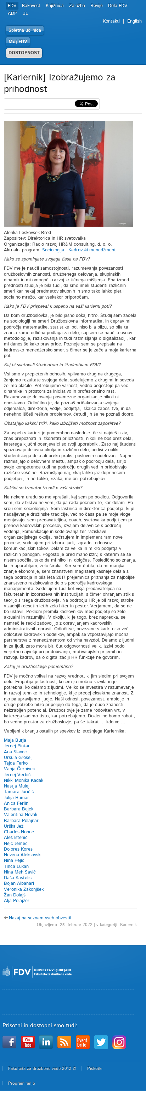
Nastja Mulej (16, 786)
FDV (12, 6)
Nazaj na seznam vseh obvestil (40, 918)
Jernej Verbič (17, 775)
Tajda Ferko (16, 763)
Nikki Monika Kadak (23, 780)
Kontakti (111, 21)
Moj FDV (18, 41)
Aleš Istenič (16, 837)
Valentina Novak (20, 815)
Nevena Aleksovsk (22, 855)
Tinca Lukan (16, 866)
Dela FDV (118, 6)
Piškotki (94, 1068)
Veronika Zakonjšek (24, 889)
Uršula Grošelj (18, 757)
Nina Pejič (14, 860)
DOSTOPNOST (24, 53)
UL (25, 13)
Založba (77, 6)
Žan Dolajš (15, 895)
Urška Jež (13, 826)
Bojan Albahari (19, 883)
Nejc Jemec (16, 843)
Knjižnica (55, 6)
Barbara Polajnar (21, 821)
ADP (12, 13)
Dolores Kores (18, 849)
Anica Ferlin (16, 803)
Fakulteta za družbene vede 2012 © (42, 1068)
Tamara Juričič (19, 792)
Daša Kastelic (18, 878)
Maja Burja (15, 740)
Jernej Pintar (17, 746)
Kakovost (31, 6)
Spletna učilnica (25, 30)
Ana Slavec (16, 752)
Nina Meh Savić (20, 872)
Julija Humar (16, 798)
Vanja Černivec (19, 769)
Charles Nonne (19, 832)
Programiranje (21, 1083)
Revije (96, 6)
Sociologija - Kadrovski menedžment (79, 250)
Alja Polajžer (16, 901)
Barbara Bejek (18, 809)
